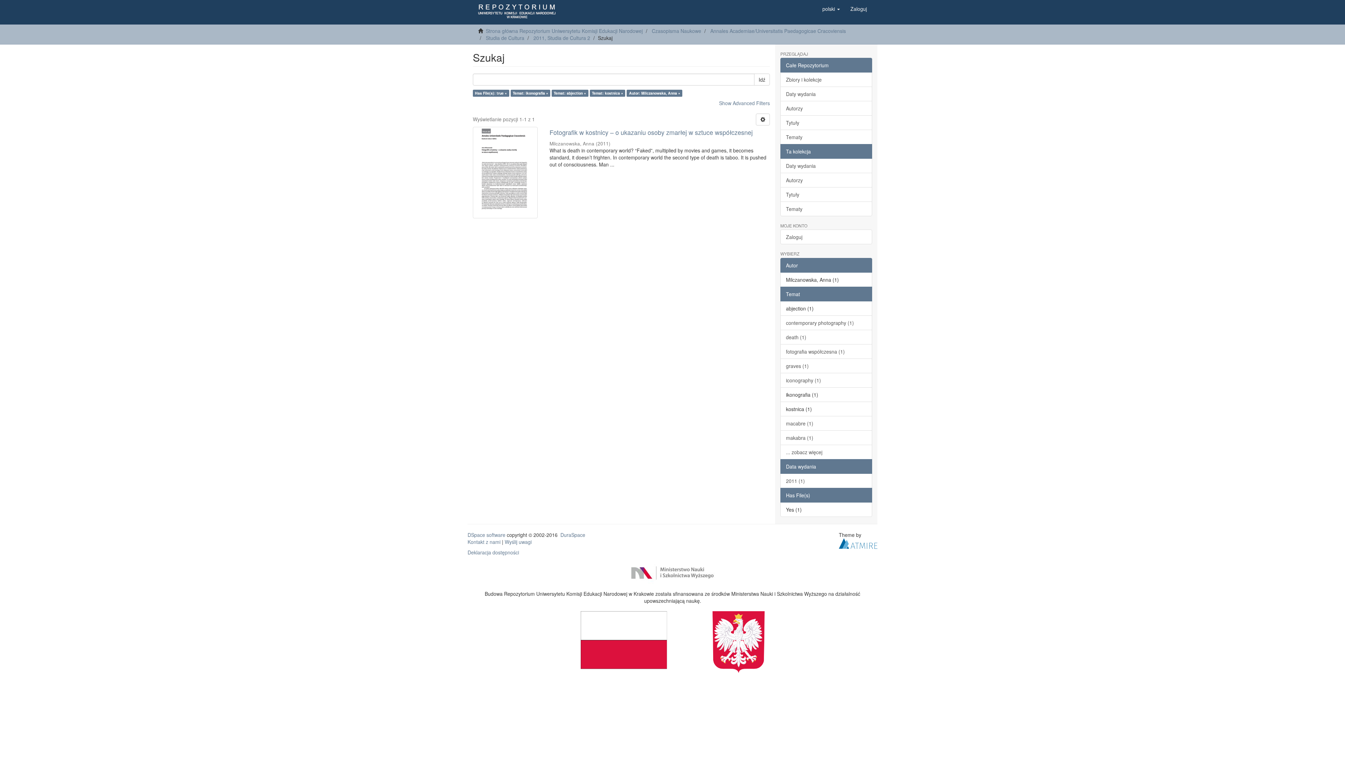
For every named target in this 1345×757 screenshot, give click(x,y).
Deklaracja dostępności (493, 552)
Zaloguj (794, 236)
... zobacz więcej (804, 452)
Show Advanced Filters (744, 103)
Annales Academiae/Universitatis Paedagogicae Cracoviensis (778, 30)
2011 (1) (795, 480)
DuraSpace (572, 534)
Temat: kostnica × (607, 93)
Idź (762, 79)
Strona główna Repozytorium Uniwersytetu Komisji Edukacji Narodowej (564, 30)
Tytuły (792, 122)
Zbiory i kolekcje (804, 79)
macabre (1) (799, 423)
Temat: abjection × (570, 93)
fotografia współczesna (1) (815, 351)
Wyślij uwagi (518, 541)
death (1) (796, 337)
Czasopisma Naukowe (676, 30)
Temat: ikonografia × (530, 93)
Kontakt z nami (484, 541)
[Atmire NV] (858, 542)
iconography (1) (803, 380)
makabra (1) (799, 437)
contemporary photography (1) (820, 322)
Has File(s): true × (491, 93)
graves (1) (797, 365)
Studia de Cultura (505, 37)
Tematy (794, 137)
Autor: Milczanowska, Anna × (654, 93)
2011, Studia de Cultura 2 (561, 37)
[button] (831, 9)
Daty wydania (801, 93)
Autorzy (794, 108)
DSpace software (486, 534)
